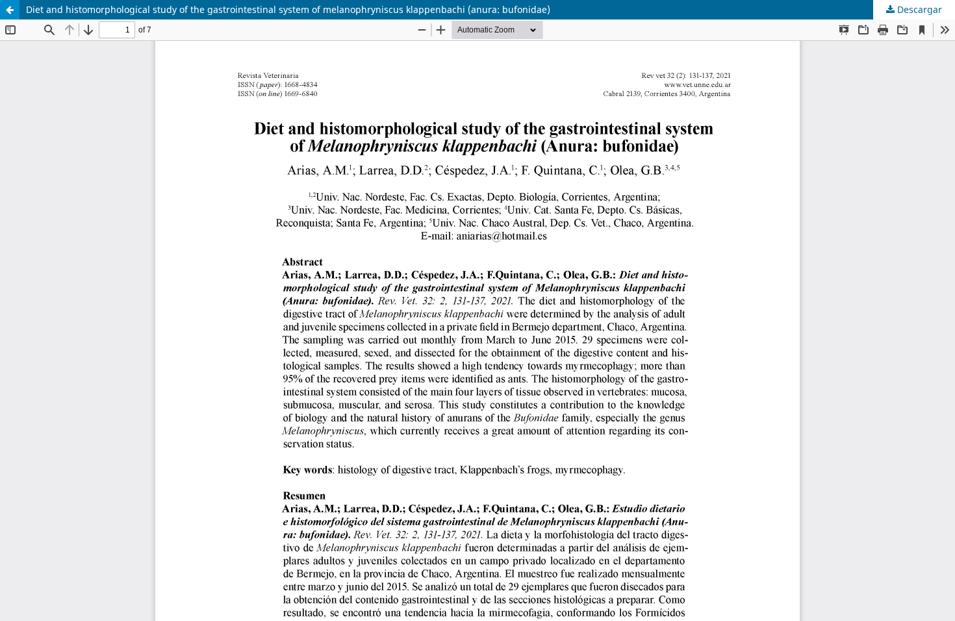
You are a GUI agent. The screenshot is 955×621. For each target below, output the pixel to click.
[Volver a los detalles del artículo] (9, 9)
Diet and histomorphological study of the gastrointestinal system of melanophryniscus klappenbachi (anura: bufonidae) (288, 9)
